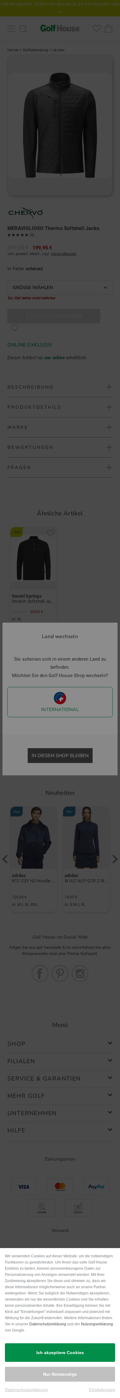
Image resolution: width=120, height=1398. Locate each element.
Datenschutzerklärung (47, 1324)
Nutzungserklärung (97, 1324)
